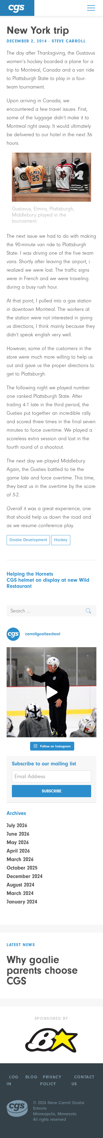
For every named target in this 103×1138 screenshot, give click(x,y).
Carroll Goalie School (17, 8)
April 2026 (18, 851)
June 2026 (18, 834)
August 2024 (20, 885)
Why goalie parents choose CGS (42, 970)
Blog (31, 1077)
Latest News (21, 944)
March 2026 (20, 859)
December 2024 (25, 876)
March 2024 (20, 893)
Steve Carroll (69, 41)
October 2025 (22, 868)
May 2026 (18, 842)
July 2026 (17, 825)
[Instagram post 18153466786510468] (51, 692)
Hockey (60, 539)
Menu (91, 8)
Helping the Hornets (30, 574)
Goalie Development (28, 539)
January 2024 (22, 902)
